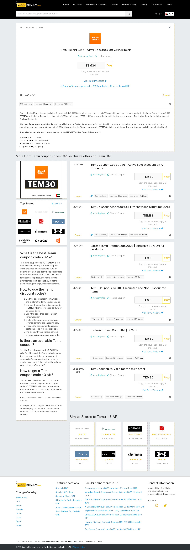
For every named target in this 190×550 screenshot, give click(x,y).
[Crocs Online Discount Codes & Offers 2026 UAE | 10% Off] (41, 240)
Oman (18, 513)
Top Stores (27, 203)
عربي (159, 14)
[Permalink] (91, 196)
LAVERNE (108, 464)
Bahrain (19, 509)
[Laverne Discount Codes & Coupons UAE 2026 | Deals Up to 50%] (108, 454)
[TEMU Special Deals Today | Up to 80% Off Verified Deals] (41, 179)
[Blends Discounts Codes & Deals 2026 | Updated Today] (24, 240)
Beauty (144, 4)
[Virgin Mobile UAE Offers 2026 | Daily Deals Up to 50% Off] (162, 428)
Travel (169, 4)
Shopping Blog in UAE (65, 496)
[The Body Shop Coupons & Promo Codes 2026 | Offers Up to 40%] (108, 428)
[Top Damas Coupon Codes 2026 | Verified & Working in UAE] (135, 454)
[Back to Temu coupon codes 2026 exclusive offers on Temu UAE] (169, 27)
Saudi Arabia (21, 497)
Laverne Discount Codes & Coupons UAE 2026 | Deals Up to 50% (113, 524)
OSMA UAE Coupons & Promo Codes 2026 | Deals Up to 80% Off (113, 516)
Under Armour (162, 464)
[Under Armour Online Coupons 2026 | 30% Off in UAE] (162, 454)
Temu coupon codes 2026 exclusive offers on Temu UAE (111, 488)
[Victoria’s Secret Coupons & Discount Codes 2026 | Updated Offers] (82, 428)
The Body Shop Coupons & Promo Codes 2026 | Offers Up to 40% (113, 501)
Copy (109, 65)
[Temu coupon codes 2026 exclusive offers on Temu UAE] (24, 212)
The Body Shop (108, 438)
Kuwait (19, 505)
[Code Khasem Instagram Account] (156, 505)
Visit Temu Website (94, 81)
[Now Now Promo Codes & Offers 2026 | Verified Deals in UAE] (58, 240)
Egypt (19, 521)
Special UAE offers (64, 492)
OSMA (82, 464)
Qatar (18, 517)
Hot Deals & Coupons (96, 4)
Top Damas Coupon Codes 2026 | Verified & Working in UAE (112, 529)
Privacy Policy (78, 547)
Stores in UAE (61, 488)
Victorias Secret (82, 438)
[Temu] (95, 38)
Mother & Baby (129, 4)
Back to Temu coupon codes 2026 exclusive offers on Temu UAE (95, 86)
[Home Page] (28, 4)
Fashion (114, 4)
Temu (40, 27)
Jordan (19, 525)
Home (66, 4)
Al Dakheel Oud (135, 438)
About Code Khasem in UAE (68, 507)
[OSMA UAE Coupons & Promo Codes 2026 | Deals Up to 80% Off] (82, 454)
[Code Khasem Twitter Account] (165, 505)
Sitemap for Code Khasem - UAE (68, 502)
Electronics (157, 4)
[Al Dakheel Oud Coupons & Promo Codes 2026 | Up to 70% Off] (135, 428)
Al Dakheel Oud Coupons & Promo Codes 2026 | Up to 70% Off (114, 507)
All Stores (77, 4)
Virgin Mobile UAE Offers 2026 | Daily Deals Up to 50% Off (112, 510)
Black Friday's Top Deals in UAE (67, 513)
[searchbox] (70, 14)
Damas (135, 464)
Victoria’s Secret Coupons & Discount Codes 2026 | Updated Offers (113, 494)
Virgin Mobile (161, 438)
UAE (18, 501)
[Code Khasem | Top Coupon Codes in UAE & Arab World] (21, 27)
